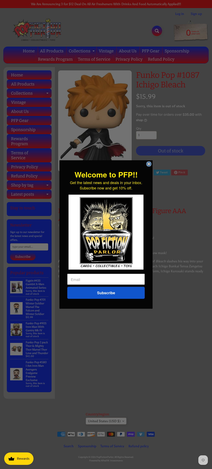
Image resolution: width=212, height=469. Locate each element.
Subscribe (106, 292)
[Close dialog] (149, 164)
